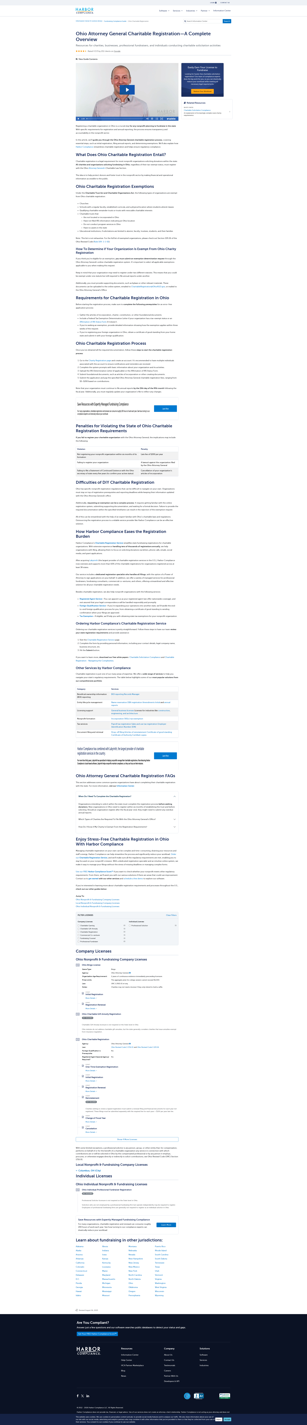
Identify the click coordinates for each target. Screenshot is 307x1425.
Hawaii (79, 1291)
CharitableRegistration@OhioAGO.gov (148, 287)
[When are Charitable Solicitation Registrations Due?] (115, 119)
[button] (130, 973)
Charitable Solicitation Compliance (145, 657)
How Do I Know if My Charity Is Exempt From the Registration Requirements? (112, 827)
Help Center (126, 1360)
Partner (204, 11)
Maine (105, 1271)
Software (163, 11)
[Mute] (147, 119)
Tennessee (159, 1263)
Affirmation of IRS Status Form (93, 322)
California (80, 1263)
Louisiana (106, 1267)
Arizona (79, 1255)
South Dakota (161, 1259)
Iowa (104, 1255)
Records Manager (131, 694)
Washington (160, 1283)
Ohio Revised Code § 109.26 (148, 1047)
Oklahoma (133, 1287)
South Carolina (161, 1255)
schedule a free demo (133, 879)
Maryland (106, 1275)
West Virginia (160, 1287)
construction (164, 710)
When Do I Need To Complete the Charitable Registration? (104, 796)
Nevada (132, 1255)
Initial (157, 702)
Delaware (80, 1275)
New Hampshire (136, 1259)
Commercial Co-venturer (90, 935)
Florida (79, 1283)
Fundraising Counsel (88, 938)
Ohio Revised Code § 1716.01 (122, 1047)
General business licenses (122, 710)
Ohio (131, 1283)
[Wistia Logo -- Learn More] (171, 119)
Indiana (105, 1251)
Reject (218, 1419)
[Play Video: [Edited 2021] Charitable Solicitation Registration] (127, 90)
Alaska (78, 1251)
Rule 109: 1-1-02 (101, 242)
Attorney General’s (97, 168)
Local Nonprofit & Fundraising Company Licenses (98, 903)
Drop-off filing (117, 732)
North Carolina (135, 1275)
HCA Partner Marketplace (132, 1365)
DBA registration (134, 702)
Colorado (80, 1267)
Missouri (106, 1295)
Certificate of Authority (121, 735)
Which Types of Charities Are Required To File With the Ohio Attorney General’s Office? (117, 819)
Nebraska (133, 1251)
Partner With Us (171, 1376)
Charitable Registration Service (101, 640)
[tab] (127, 1171)
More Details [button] (90, 998)
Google (117, 51)
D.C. (78, 1279)
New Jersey (134, 1263)
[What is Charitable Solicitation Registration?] (92, 119)
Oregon (132, 1291)
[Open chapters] (156, 119)
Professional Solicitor (139, 926)
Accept (227, 1419)
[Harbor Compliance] (89, 1351)
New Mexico (134, 1267)
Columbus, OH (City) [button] (89, 1170)
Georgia (79, 1287)
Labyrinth (93, 560)
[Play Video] (78, 119)
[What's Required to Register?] (120, 119)
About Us (168, 1355)
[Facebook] (78, 1396)
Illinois (105, 1246)
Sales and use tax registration (144, 724)
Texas (157, 1267)
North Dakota (135, 1279)
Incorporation (117, 719)
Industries (190, 11)
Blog (123, 1371)
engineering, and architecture (124, 713)
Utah (157, 1271)
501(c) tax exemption (133, 719)
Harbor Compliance (85, 11)
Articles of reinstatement (135, 732)
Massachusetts (108, 1279)
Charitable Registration (89, 932)
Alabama (79, 1246)
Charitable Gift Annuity (89, 929)
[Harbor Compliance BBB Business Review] (198, 1396)
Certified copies (139, 735)
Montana (132, 1246)
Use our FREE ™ (94, 872)
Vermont (159, 1275)
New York (133, 1271)
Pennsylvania (134, 1295)
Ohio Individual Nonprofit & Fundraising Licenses (97, 906)
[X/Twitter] (82, 1396)
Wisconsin (159, 1291)
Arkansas (79, 1259)
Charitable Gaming (87, 926)
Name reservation (119, 702)
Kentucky (106, 1263)
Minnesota (107, 1287)
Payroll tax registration (121, 724)
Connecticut (81, 1271)
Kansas (105, 1259)
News (123, 1376)
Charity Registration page (100, 360)
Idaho (78, 1295)
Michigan (106, 1283)
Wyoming (159, 1295)
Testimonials (169, 1365)
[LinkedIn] (87, 1396)
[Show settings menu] (152, 119)
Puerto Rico (160, 1246)
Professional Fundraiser (89, 941)
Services (176, 11)
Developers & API (171, 1381)
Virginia (158, 1279)
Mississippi (107, 1291)
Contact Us (169, 1360)
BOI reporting (117, 694)
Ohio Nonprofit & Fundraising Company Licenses (97, 900)
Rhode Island (161, 1251)
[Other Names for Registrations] (130, 119)
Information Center (222, 11)
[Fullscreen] (161, 119)
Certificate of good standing (159, 732)
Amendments (148, 702)
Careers (167, 1371)
